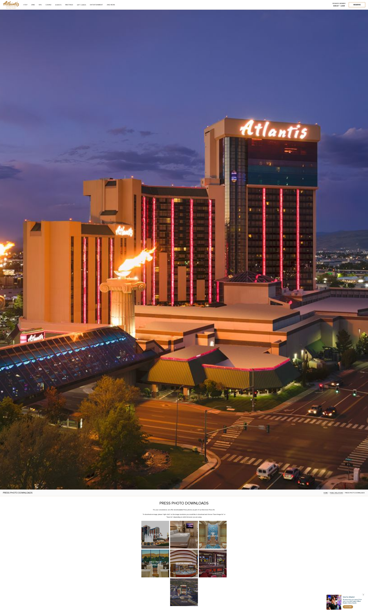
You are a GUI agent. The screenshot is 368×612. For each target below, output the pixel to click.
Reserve (357, 5)
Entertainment (96, 4)
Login (343, 5)
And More (111, 4)
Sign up (336, 5)
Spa (40, 4)
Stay (25, 4)
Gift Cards (81, 4)
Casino (48, 4)
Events (58, 4)
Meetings (69, 4)
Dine (33, 4)
